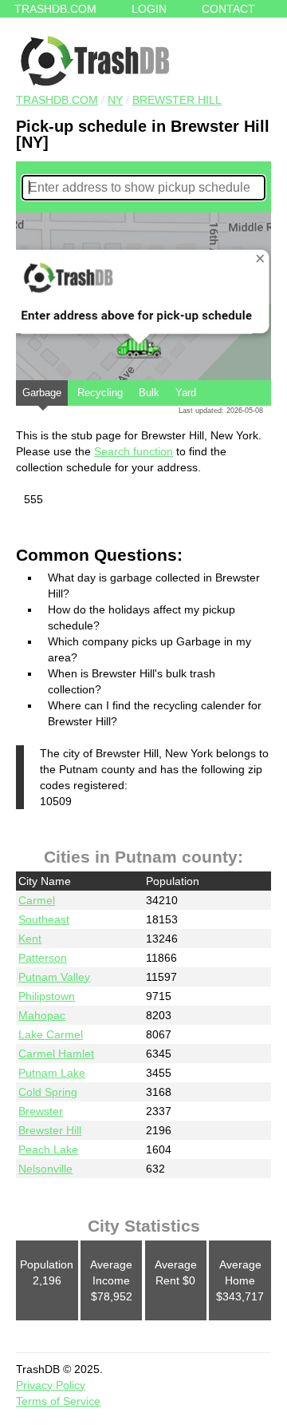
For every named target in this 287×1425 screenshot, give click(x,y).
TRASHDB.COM (57, 99)
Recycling (100, 393)
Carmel (36, 900)
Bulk (149, 393)
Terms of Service (58, 1401)
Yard (185, 393)
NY (115, 99)
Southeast (43, 919)
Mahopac (41, 1015)
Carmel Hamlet (56, 1053)
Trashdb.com (55, 8)
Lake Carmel (50, 1034)
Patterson (42, 957)
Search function (133, 451)
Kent (29, 938)
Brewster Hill (177, 99)
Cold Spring (47, 1092)
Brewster (40, 1111)
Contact (228, 8)
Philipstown (46, 996)
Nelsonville (45, 1168)
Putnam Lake (51, 1072)
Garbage (41, 393)
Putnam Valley (54, 977)
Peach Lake (48, 1149)
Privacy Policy (50, 1385)
